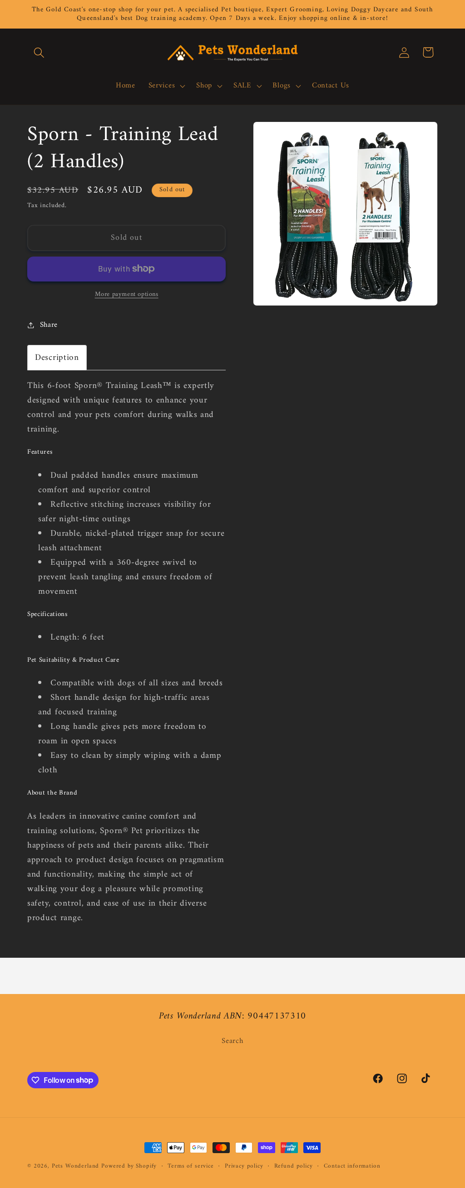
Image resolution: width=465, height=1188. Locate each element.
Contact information (352, 1166)
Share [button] (49, 325)
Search (232, 1041)
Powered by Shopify (129, 1166)
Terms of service (190, 1166)
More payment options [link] (126, 294)
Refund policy (293, 1166)
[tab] (57, 357)
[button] (39, 52)
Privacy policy (244, 1166)
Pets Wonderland (75, 1166)
